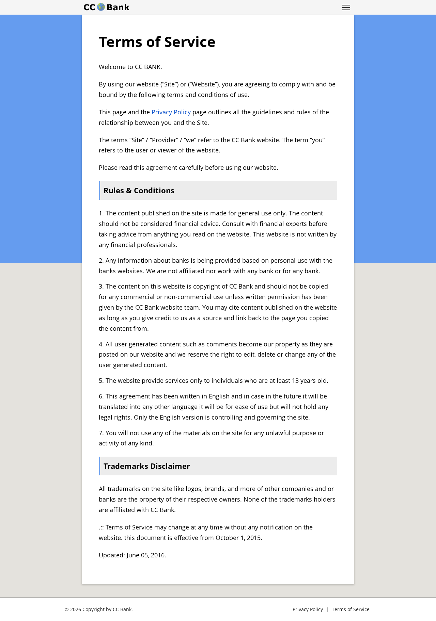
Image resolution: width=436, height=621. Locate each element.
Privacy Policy (171, 112)
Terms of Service (351, 609)
